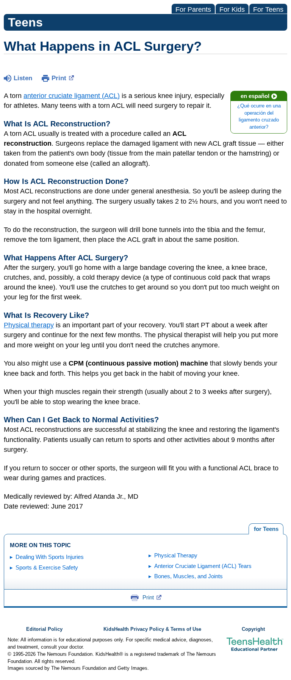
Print (59, 78)
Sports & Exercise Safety (47, 567)
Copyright (253, 629)
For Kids (232, 9)
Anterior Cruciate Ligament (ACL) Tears (203, 566)
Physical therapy (29, 325)
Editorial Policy (44, 629)
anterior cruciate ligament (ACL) (71, 96)
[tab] (266, 529)
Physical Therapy (175, 555)
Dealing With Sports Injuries (50, 557)
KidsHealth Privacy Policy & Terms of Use (152, 629)
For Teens (268, 9)
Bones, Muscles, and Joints (188, 576)
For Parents (193, 9)
